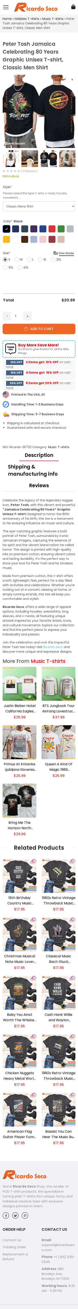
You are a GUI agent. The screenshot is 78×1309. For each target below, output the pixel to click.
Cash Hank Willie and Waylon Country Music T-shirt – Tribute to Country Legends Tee (58, 1017)
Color (13, 221)
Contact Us (12, 1240)
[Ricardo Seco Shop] (35, 7)
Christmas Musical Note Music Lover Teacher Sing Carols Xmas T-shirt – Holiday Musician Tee (19, 959)
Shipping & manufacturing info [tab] (33, 470)
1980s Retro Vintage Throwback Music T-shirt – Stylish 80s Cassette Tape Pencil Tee (58, 1076)
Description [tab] (39, 455)
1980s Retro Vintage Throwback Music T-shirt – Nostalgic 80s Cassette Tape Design (58, 900)
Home (7, 19)
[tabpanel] (39, 576)
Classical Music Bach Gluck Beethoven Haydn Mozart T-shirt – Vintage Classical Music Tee (58, 959)
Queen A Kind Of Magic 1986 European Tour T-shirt (59, 767)
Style (7, 187)
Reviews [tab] (39, 485)
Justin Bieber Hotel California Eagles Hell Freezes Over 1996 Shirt (20, 708)
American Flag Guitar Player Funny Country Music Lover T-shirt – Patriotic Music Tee (19, 1134)
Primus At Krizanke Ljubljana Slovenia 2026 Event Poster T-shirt (19, 767)
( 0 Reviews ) (29, 171)
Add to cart (41, 328)
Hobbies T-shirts (27, 19)
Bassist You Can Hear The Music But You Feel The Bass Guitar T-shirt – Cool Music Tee (58, 1134)
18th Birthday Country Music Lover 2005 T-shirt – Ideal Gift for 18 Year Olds (19, 900)
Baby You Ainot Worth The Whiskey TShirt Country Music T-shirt (19, 1017)
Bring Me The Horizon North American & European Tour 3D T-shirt (19, 825)
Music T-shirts (52, 19)
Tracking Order (14, 1247)
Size (6, 253)
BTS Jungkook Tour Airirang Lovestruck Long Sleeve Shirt (58, 708)
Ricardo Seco (53, 647)
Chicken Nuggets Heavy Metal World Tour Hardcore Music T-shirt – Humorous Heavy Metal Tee (19, 1076)
